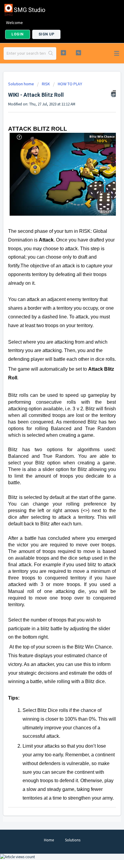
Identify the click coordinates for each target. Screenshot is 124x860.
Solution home (21, 84)
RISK (46, 84)
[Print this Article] (113, 93)
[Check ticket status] (78, 53)
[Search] (50, 53)
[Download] (51, 437)
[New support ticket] (63, 53)
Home (49, 840)
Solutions (72, 840)
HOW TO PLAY (70, 84)
